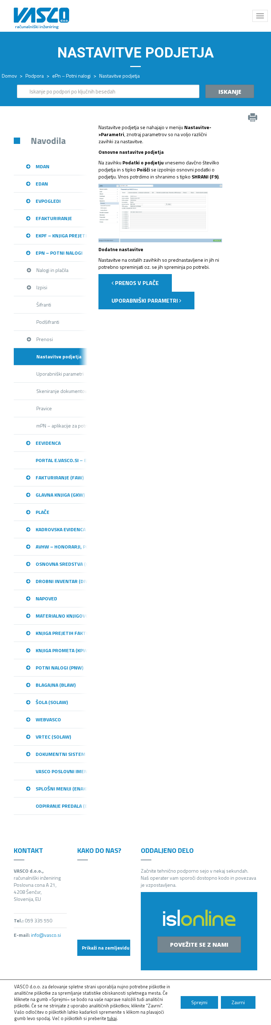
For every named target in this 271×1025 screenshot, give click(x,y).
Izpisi (41, 287)
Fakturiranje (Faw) (60, 477)
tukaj (112, 1018)
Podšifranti (47, 322)
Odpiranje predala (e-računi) (62, 805)
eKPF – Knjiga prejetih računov (62, 235)
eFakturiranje (54, 218)
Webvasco (48, 719)
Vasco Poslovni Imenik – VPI (62, 771)
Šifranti (43, 304)
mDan (42, 166)
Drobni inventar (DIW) (62, 581)
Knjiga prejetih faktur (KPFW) (62, 633)
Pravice (44, 408)
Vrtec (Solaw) (53, 736)
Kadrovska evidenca (61, 529)
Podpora (34, 75)
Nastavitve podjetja (59, 356)
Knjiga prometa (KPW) (62, 650)
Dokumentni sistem (60, 754)
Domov (9, 75)
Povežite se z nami (199, 944)
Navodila (48, 140)
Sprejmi (199, 1002)
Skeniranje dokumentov (61, 391)
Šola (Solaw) (52, 702)
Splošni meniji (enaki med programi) (62, 788)
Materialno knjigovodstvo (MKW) (62, 615)
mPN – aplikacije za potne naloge (62, 425)
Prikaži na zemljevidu (106, 947)
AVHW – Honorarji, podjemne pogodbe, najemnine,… (62, 546)
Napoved (46, 598)
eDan (42, 183)
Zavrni (238, 1002)
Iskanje (229, 92)
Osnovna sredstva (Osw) (62, 564)
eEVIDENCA (48, 443)
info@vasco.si (46, 935)
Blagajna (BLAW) (56, 685)
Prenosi (44, 339)
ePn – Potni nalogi (71, 75)
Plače (42, 512)
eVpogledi (48, 201)
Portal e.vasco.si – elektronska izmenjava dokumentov (62, 460)
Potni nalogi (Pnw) (59, 667)
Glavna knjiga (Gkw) (60, 494)
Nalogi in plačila (52, 270)
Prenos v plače (136, 283)
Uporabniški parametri (60, 373)
